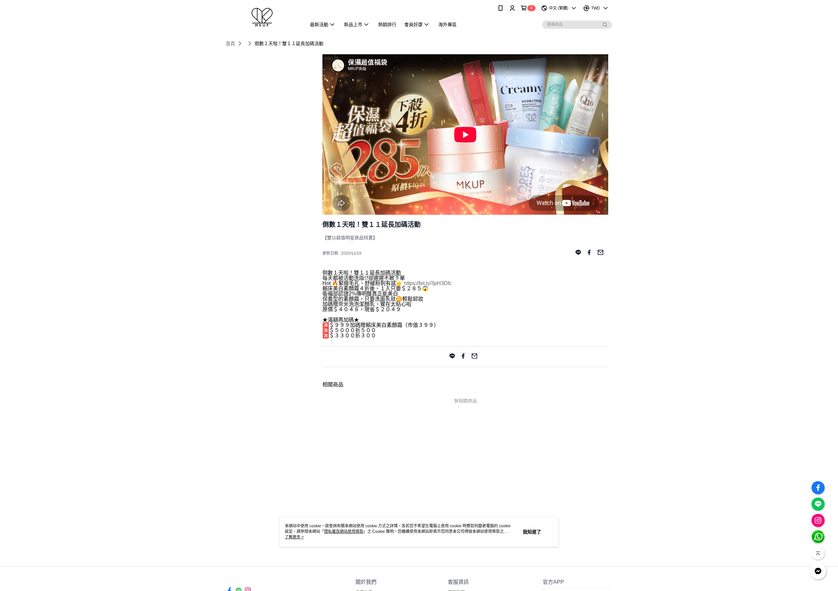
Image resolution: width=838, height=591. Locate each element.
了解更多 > (294, 537)
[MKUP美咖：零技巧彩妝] (262, 17)
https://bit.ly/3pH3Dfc (428, 283)
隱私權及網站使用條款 (343, 531)
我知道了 (532, 531)
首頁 (230, 43)
